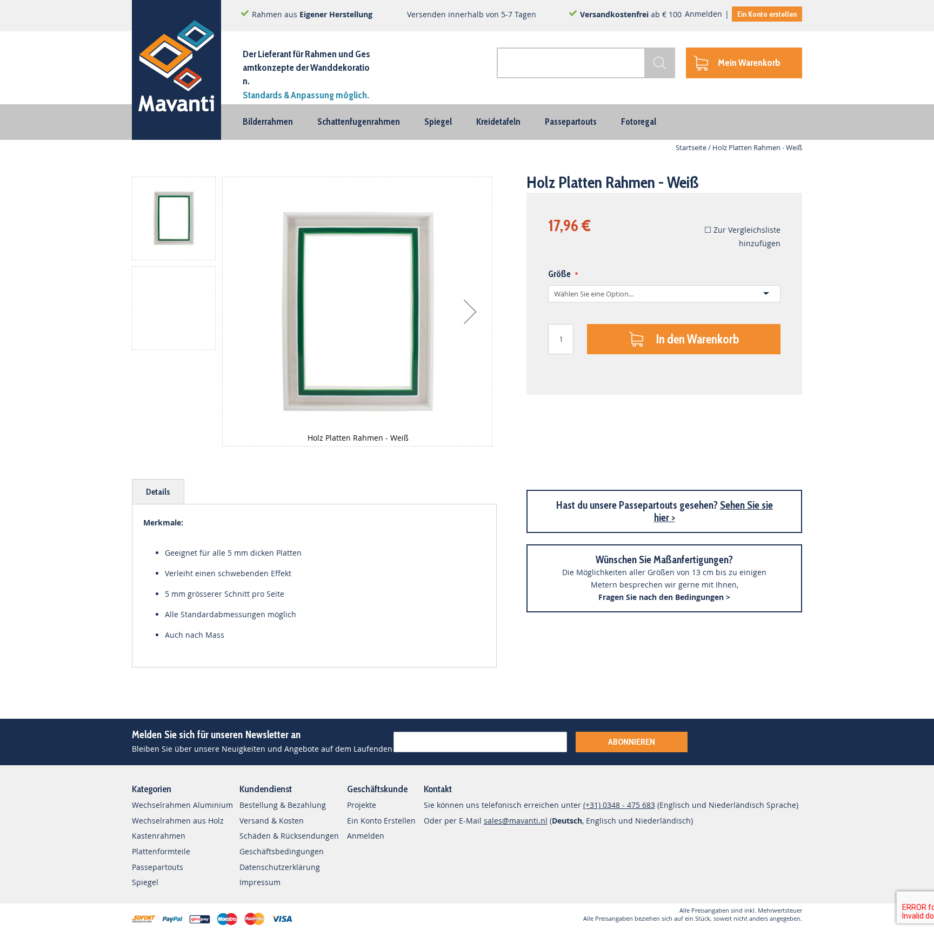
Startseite (691, 147)
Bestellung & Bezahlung (282, 805)
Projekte (361, 805)
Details (158, 492)
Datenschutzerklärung (279, 867)
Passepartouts (157, 867)
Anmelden (703, 14)
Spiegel (145, 882)
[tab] (158, 491)
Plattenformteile (161, 851)
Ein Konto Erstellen (381, 820)
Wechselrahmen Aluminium (182, 805)
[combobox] (586, 63)
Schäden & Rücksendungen (289, 836)
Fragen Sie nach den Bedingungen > (664, 597)
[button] (470, 311)
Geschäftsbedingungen (281, 851)
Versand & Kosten (271, 820)
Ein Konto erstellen (767, 14)
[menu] (467, 122)
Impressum (260, 882)
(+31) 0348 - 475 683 (619, 805)
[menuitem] (268, 121)
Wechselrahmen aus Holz (178, 820)
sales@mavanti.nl (516, 820)
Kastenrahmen (158, 836)
